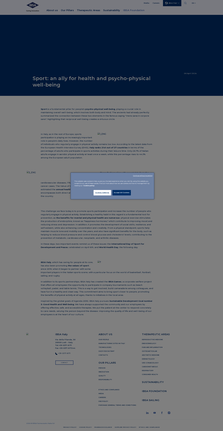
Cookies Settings (102, 192)
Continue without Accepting (142, 176)
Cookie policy (88, 186)
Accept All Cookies (121, 192)
